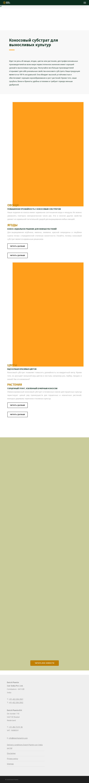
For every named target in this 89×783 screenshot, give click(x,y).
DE (11, 500)
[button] (17, 246)
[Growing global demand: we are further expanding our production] (24, 613)
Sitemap (10, 764)
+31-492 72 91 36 (16, 727)
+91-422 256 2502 (16, 702)
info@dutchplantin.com (18, 738)
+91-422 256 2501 (16, 699)
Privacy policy (12, 758)
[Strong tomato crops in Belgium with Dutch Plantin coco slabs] (24, 535)
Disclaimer (11, 753)
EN (11, 430)
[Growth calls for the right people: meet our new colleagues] (24, 462)
